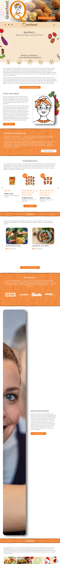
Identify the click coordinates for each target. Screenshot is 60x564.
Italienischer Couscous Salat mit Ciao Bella (41, 246)
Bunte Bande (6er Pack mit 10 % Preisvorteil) (47, 192)
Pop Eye (7, 190)
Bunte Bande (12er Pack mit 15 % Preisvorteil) (29, 192)
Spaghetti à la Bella (14, 246)
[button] (54, 25)
